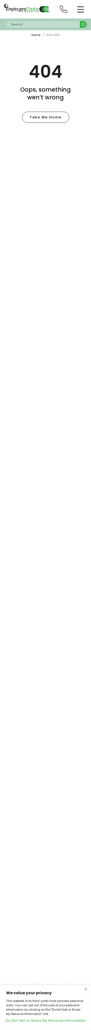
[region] (45, 1007)
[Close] (86, 989)
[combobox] (43, 24)
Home (36, 35)
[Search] (83, 24)
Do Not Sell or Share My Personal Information (45, 1020)
